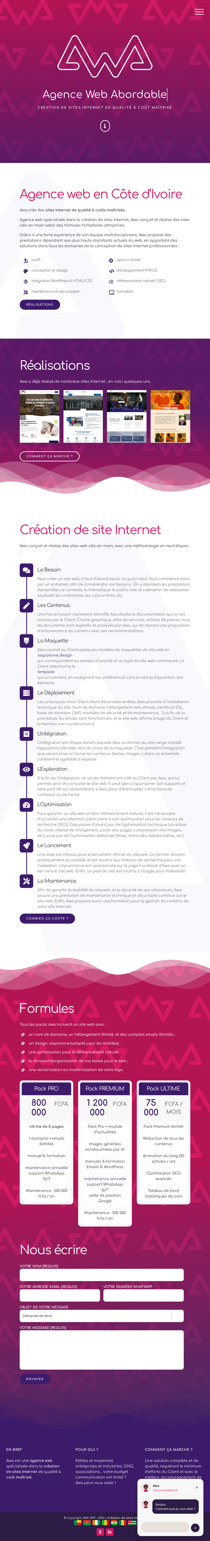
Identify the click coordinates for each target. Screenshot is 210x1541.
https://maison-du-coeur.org (121, 408)
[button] (23, 417)
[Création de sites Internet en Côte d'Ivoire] (96, 1522)
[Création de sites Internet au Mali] (105, 1522)
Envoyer (35, 1379)
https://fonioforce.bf (165, 411)
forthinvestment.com (89, 419)
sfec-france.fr (39, 419)
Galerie (44, 411)
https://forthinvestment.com (78, 411)
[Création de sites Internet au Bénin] (77, 1522)
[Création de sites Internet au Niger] (114, 1522)
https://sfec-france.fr (34, 411)
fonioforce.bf (170, 419)
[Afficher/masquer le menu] (199, 12)
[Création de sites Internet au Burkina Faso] (87, 1522)
